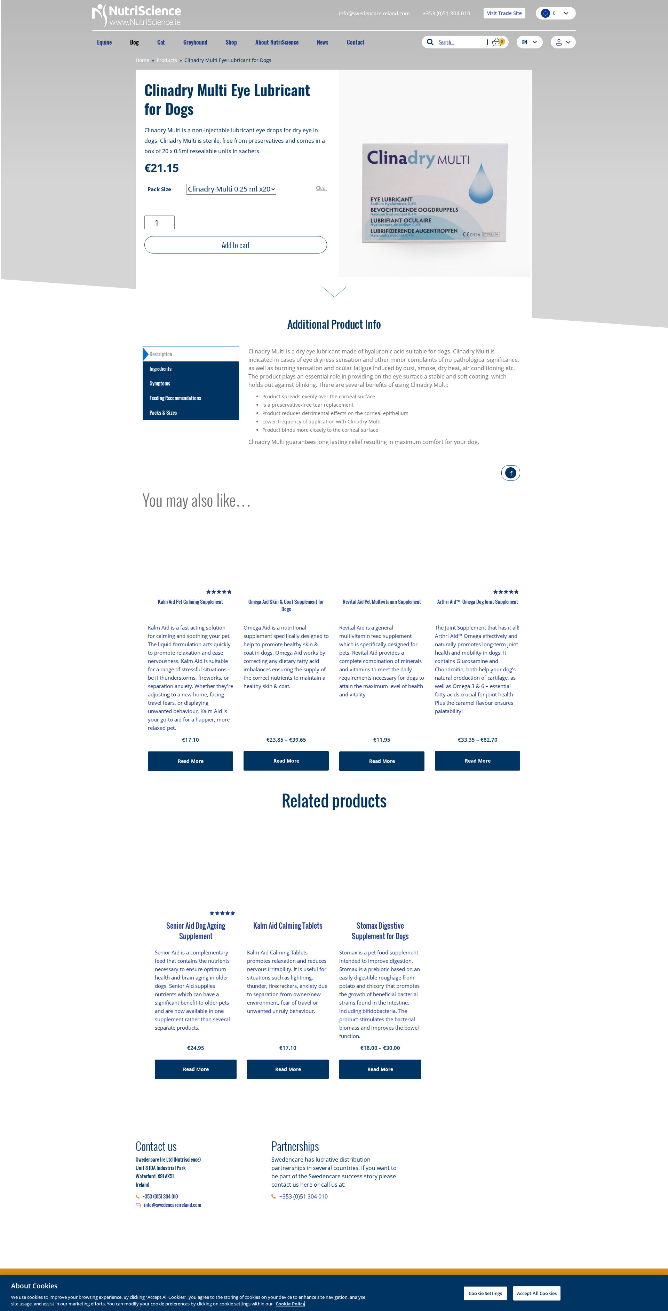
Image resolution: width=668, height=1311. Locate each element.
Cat (161, 42)
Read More (191, 761)
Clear (321, 188)
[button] (530, 42)
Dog (134, 42)
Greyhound (195, 42)
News (322, 42)
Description (161, 354)
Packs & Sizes (163, 412)
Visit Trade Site (504, 13)
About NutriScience (277, 42)
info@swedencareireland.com (374, 13)
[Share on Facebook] (510, 472)
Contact (356, 42)
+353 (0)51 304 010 (446, 13)
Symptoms (160, 383)
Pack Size (159, 189)
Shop (231, 42)
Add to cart (236, 244)
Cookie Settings (485, 1293)
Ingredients (161, 368)
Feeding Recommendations (175, 397)
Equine (104, 42)
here (306, 1184)
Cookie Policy (290, 1304)
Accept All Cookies (537, 1293)
